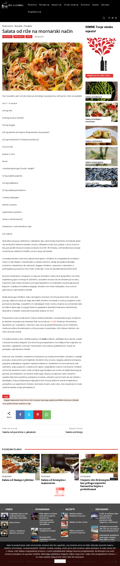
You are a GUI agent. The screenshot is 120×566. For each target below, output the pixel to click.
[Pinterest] (37, 414)
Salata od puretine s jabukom (19, 432)
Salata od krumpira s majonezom (53, 481)
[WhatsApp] (46, 414)
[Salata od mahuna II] (101, 91)
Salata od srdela (92, 183)
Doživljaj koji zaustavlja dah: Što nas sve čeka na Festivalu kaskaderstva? (109, 528)
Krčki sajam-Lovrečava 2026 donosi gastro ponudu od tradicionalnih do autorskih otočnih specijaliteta (48, 519)
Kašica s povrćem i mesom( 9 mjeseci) (77, 531)
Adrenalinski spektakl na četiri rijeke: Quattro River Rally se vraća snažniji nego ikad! (109, 538)
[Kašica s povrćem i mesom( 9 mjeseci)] (64, 533)
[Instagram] (112, 18)
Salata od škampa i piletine (18, 479)
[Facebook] (109, 18)
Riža (29, 36)
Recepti (18, 26)
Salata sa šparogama (94, 162)
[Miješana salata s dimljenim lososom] (64, 516)
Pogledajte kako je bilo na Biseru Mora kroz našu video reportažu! (19, 515)
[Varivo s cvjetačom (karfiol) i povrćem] (4, 533)
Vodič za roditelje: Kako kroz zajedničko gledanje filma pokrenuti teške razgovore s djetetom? (109, 518)
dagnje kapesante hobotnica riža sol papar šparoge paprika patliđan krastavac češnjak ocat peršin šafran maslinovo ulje (40, 402)
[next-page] (92, 190)
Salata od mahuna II (93, 97)
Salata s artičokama (93, 141)
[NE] (116, 553)
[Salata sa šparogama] (101, 156)
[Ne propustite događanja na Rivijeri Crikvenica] (34, 539)
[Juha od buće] (4, 525)
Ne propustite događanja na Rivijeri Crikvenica (48, 539)
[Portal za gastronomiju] (12, 5)
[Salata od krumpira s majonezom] (60, 467)
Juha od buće (15, 522)
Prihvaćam (60, 561)
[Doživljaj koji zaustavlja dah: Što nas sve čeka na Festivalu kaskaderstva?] (94, 529)
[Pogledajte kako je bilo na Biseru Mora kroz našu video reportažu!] (4, 516)
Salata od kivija (74, 432)
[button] (103, 18)
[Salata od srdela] (101, 177)
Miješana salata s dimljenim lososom (77, 514)
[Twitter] (116, 18)
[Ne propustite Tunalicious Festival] (34, 531)
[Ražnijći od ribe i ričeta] (64, 524)
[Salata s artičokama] (101, 135)
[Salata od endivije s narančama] (101, 112)
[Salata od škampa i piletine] (21, 467)
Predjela (28, 26)
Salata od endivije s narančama (93, 120)
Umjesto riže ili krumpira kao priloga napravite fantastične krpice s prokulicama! (95, 484)
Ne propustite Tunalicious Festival (47, 529)
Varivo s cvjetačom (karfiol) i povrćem (17, 531)
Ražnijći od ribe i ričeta (78, 522)
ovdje (52, 321)
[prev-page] (87, 190)
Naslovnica (7, 26)
